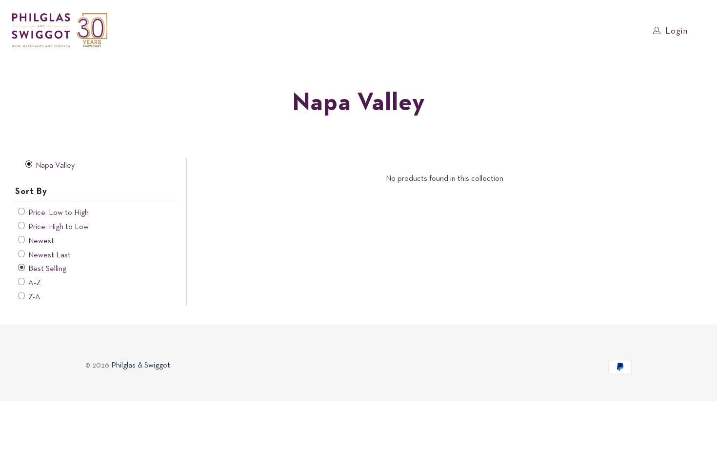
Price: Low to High (57, 213)
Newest (40, 241)
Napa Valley (54, 166)
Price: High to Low (57, 227)
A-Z (33, 283)
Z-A (33, 297)
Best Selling (46, 269)
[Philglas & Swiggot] (60, 31)
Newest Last (48, 255)
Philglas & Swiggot (140, 365)
